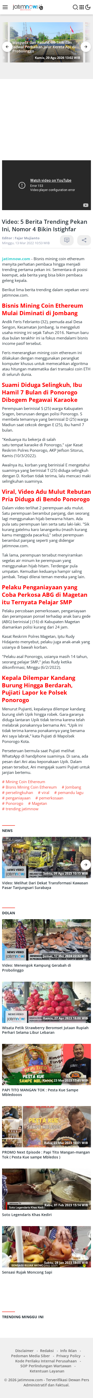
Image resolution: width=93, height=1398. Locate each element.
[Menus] (6, 7)
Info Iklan (68, 1350)
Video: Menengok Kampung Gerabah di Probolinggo (36, 967)
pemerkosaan (51, 797)
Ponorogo (14, 803)
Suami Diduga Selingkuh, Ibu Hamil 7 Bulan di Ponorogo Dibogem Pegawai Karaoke (42, 392)
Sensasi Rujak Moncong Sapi (27, 1272)
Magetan (39, 803)
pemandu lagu (70, 792)
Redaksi (47, 1350)
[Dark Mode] (88, 7)
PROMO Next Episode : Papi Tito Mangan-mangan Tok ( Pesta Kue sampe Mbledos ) (46, 1154)
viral (45, 792)
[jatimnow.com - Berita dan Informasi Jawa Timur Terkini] (27, 6)
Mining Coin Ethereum (25, 781)
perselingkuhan (19, 792)
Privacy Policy (68, 1355)
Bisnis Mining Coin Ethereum (31, 787)
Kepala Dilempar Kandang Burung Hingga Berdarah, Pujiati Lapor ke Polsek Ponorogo (38, 689)
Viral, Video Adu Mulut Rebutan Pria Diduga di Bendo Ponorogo (46, 495)
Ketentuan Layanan (47, 1371)
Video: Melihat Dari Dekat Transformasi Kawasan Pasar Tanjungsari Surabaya (45, 885)
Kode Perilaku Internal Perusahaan (46, 1361)
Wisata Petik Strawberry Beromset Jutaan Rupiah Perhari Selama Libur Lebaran (45, 1030)
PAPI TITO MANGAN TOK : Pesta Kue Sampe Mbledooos (40, 1092)
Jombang (73, 787)
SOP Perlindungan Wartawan (45, 1365)
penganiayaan (18, 797)
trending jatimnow (22, 808)
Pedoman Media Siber (30, 1355)
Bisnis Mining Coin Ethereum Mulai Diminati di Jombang (42, 309)
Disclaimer (24, 1350)
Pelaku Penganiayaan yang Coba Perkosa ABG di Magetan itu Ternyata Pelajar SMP (44, 594)
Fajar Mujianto (27, 238)
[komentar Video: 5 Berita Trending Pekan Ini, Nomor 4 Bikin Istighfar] (67, 240)
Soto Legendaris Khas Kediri (27, 1214)
